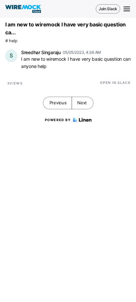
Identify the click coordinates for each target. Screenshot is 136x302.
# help (11, 40)
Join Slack (108, 8)
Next (82, 102)
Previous (58, 102)
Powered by (58, 120)
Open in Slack (115, 82)
